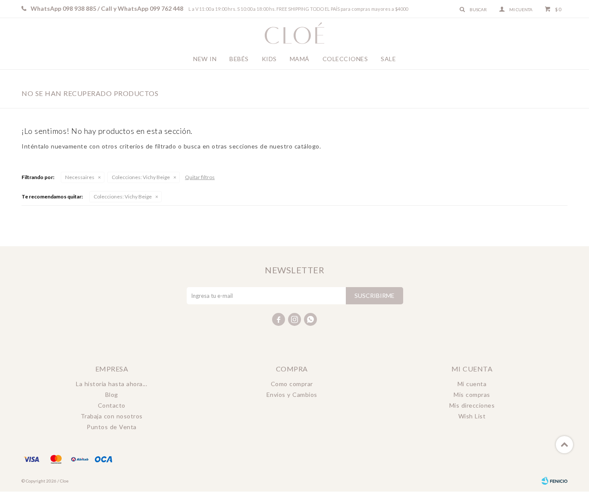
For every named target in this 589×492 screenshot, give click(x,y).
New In (204, 58)
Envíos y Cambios (291, 394)
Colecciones (345, 58)
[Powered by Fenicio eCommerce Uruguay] (554, 480)
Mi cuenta (472, 383)
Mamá (300, 58)
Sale (388, 58)
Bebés (239, 58)
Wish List (472, 416)
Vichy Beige (141, 177)
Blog (111, 394)
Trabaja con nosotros (112, 416)
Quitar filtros (200, 177)
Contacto (111, 405)
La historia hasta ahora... (111, 383)
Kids (269, 58)
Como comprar (292, 383)
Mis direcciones (472, 405)
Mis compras (472, 394)
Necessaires (79, 177)
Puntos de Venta (112, 426)
